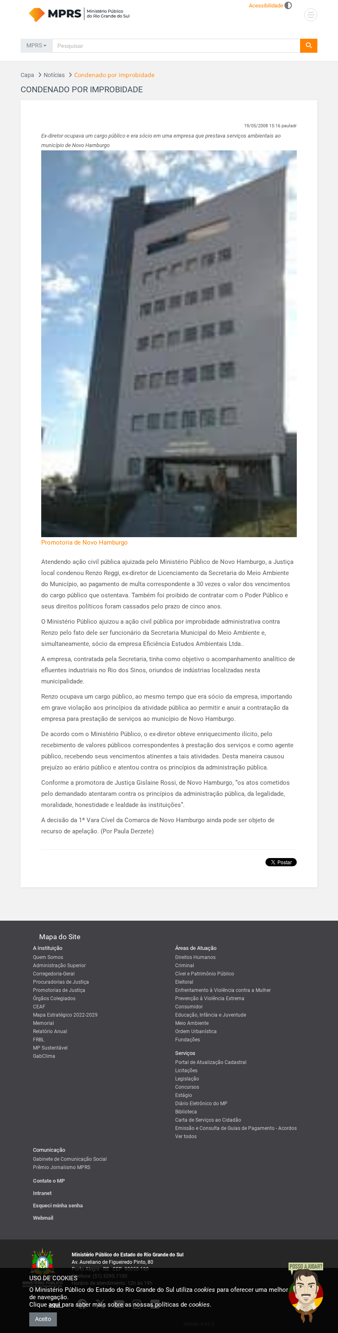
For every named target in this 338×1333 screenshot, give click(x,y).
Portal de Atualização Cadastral (210, 1062)
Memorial (43, 1023)
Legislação (187, 1079)
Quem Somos (48, 957)
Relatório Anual (50, 1031)
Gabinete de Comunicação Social (70, 1159)
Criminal (184, 965)
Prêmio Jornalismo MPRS (61, 1167)
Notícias (54, 75)
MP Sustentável (50, 1048)
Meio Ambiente (192, 1023)
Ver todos (186, 1136)
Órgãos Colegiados (54, 998)
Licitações (186, 1070)
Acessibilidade (266, 5)
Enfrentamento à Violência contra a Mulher (223, 990)
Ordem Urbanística (196, 1031)
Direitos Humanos (195, 957)
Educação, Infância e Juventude (210, 1015)
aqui (55, 1304)
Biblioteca (186, 1112)
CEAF (39, 1007)
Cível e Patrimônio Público (204, 974)
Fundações (187, 1040)
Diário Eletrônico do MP (201, 1103)
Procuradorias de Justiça (61, 982)
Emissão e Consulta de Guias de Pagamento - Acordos (236, 1128)
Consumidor (189, 1007)
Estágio (183, 1095)
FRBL (38, 1040)
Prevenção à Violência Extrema (209, 998)
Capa (27, 75)
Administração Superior (59, 965)
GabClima (44, 1056)
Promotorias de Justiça (59, 990)
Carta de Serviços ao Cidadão (208, 1120)
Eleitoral (184, 982)
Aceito (43, 1319)
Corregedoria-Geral (54, 974)
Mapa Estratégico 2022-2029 (65, 1015)
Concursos (187, 1087)
